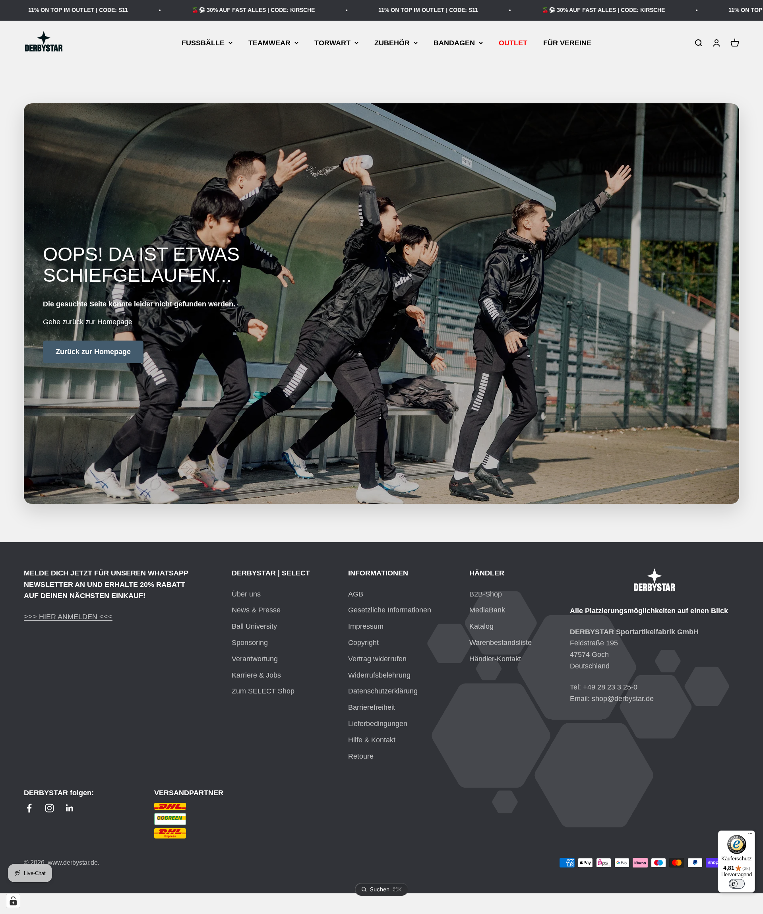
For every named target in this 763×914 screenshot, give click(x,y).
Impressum (365, 626)
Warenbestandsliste (500, 643)
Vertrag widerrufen (377, 659)
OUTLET (513, 42)
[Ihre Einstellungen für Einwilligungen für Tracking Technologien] (13, 901)
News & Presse (256, 610)
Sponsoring (250, 643)
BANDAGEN (454, 42)
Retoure (361, 756)
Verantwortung (255, 659)
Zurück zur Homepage (93, 352)
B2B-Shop (485, 594)
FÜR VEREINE (567, 42)
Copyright (363, 643)
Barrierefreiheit (371, 707)
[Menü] (750, 835)
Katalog (481, 626)
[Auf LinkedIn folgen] (69, 808)
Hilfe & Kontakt (371, 740)
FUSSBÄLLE (203, 42)
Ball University (254, 626)
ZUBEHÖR (392, 42)
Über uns (246, 594)
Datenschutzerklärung (383, 691)
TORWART (332, 42)
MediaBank (487, 610)
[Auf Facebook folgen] (29, 808)
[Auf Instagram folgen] (49, 808)
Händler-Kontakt (495, 659)
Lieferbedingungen (377, 724)
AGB (355, 594)
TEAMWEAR (269, 42)
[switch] (737, 884)
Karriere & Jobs (256, 675)
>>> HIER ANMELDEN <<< (68, 617)
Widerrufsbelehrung (379, 675)
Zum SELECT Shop (263, 691)
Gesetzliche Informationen (389, 610)
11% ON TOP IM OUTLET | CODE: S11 (399, 10)
